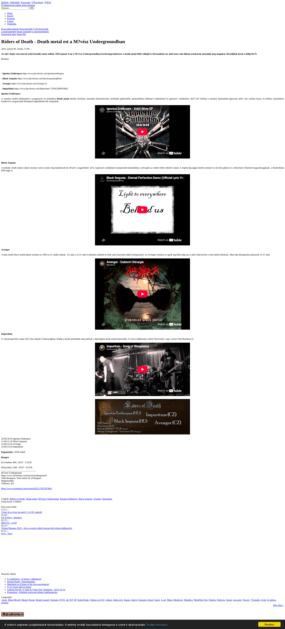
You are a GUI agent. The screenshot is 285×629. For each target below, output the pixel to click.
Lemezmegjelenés (40, 31)
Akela (4, 600)
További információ (156, 624)
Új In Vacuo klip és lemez (19, 587)
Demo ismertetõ (24, 31)
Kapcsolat (25, 2)
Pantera (212, 600)
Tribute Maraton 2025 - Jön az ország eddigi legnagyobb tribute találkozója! (36, 528)
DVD (62, 600)
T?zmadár (255, 600)
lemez (157, 600)
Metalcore (178, 600)
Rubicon (221, 600)
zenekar (4, 602)
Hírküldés (14, 2)
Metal (169, 600)
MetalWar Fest (201, 600)
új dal (263, 600)
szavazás (237, 600)
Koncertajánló (26, 29)
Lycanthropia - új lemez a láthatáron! (24, 579)
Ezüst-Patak (83, 600)
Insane (127, 600)
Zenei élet (21, 34)
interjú (134, 600)
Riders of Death (17, 499)
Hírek (9, 13)
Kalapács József (145, 600)
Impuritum (107, 499)
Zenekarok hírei (8, 34)
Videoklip (11, 24)
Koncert (11, 18)
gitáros (109, 600)
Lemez (10, 21)
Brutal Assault (42, 600)
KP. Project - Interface (11, 517)
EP (75, 600)
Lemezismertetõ (8, 31)
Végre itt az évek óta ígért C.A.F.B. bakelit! (21, 512)
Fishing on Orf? (97, 600)
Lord (163, 600)
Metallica (188, 600)
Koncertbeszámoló (10, 29)
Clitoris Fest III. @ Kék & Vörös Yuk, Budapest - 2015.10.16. (36, 589)
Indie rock (118, 600)
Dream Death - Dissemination (21, 581)
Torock (246, 600)
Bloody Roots (28, 600)
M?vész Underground (48, 499)
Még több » (278, 605)
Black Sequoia (85, 499)
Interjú (10, 16)
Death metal (31, 499)
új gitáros (271, 600)
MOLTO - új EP (9, 523)
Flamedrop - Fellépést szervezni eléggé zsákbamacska (32, 592)
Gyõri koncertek (40, 29)
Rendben (269, 624)
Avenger (97, 499)
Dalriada (54, 600)
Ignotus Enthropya (68, 499)
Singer (229, 600)
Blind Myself (14, 600)
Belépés (5, 2)
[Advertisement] (36, 64)
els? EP (69, 600)
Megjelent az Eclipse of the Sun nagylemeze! (28, 584)
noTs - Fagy (6, 533)
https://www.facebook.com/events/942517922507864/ (26, 488)
